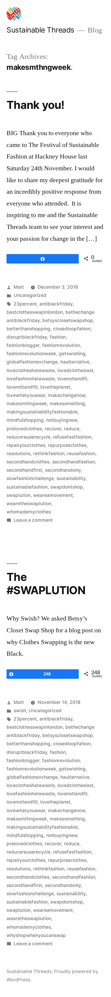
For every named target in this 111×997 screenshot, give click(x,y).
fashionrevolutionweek (31, 353)
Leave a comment (33, 520)
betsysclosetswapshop (67, 320)
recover (53, 429)
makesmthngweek (27, 403)
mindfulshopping (25, 420)
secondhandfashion (73, 462)
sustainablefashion (27, 487)
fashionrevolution (61, 345)
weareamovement (53, 495)
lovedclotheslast (75, 370)
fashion (58, 337)
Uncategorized (30, 295)
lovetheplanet (55, 387)
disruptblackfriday (27, 337)
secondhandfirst (24, 470)
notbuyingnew (61, 420)
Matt (19, 287)
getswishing (72, 353)
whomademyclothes (29, 512)
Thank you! (36, 105)
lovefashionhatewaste (31, 379)
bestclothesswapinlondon (35, 312)
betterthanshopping (28, 329)
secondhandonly (63, 470)
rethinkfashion (49, 453)
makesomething (67, 403)
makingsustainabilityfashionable (42, 412)
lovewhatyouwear (26, 395)
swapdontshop (66, 487)
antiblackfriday (56, 304)
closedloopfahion (72, 329)
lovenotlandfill (22, 387)
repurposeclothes (67, 445)
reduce (71, 429)
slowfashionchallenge (30, 478)
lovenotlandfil (72, 379)
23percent (25, 304)
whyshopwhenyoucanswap (36, 935)
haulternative (74, 362)
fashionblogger (23, 345)
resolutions (18, 453)
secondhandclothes (28, 462)
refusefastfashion (72, 437)
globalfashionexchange (32, 362)
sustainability (71, 478)
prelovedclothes (24, 429)
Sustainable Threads (40, 29)
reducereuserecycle (28, 437)
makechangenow (66, 395)
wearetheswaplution (29, 503)
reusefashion (81, 453)
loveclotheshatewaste (31, 370)
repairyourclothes (26, 445)
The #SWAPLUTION (46, 583)
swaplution (18, 495)
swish (20, 710)
